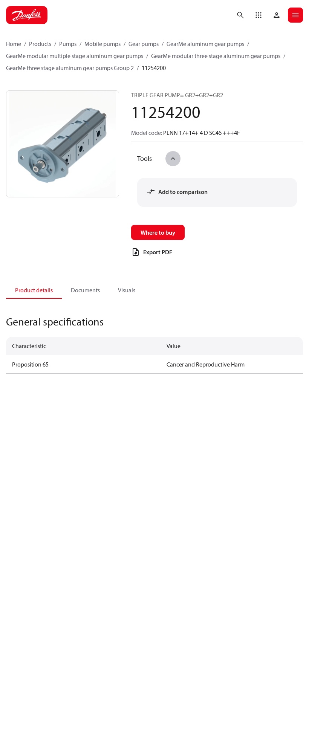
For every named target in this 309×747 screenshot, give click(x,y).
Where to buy (158, 232)
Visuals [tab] (126, 290)
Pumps (67, 43)
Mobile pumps (102, 43)
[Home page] (26, 15)
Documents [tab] (85, 290)
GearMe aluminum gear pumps (205, 43)
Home (13, 43)
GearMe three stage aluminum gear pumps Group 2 (70, 68)
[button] (258, 15)
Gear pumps (143, 43)
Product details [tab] (34, 290)
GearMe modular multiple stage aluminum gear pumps (74, 56)
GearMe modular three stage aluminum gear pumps (215, 56)
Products (40, 43)
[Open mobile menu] (295, 15)
